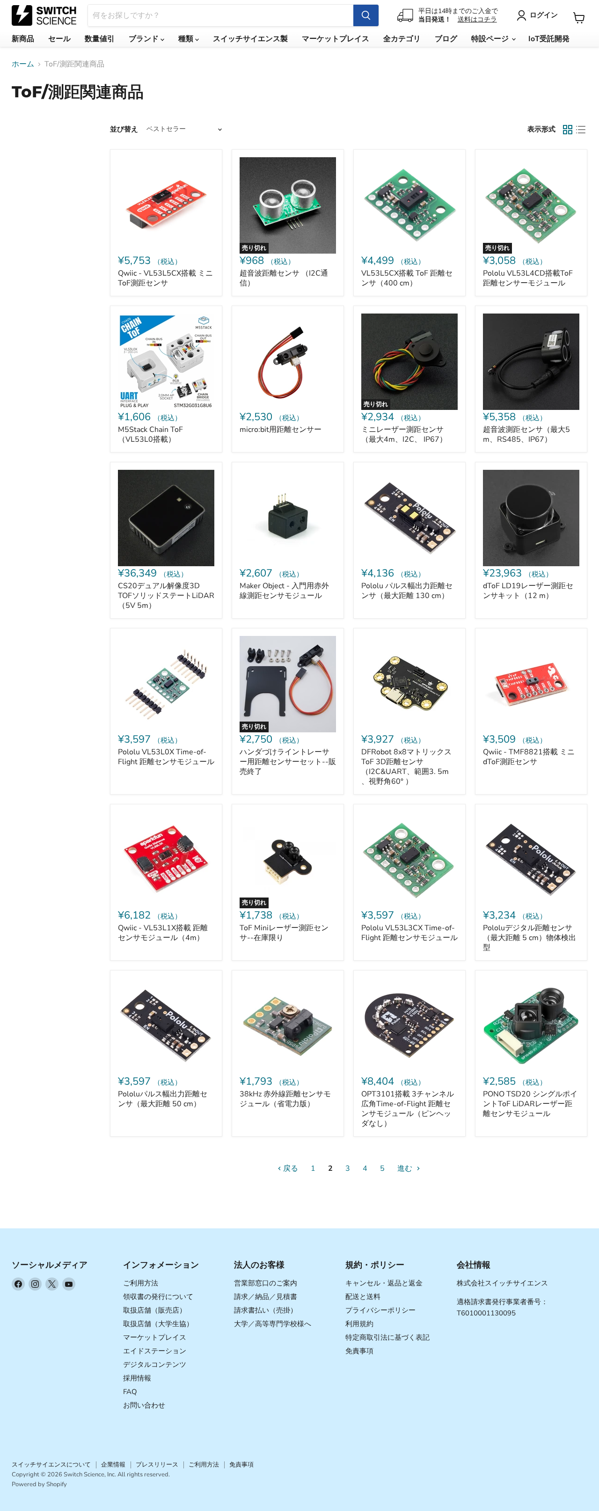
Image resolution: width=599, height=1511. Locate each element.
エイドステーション (154, 1351)
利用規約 (359, 1324)
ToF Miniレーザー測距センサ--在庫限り (284, 933)
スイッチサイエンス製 (250, 39)
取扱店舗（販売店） (154, 1310)
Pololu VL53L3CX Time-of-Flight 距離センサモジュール (409, 933)
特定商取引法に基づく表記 (387, 1337)
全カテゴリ (402, 39)
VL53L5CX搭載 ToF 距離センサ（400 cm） (407, 278)
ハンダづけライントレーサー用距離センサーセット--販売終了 (288, 762)
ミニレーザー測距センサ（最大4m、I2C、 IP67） (404, 434)
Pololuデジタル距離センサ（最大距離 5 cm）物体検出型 (529, 938)
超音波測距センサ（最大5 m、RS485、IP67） (526, 434)
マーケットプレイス (335, 39)
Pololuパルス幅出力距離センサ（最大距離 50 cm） (162, 1099)
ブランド (145, 39)
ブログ (446, 39)
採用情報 (137, 1378)
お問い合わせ (144, 1405)
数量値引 (100, 39)
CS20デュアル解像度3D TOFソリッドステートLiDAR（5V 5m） (166, 596)
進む (405, 1168)
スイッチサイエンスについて (51, 1464)
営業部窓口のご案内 (265, 1283)
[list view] (580, 129)
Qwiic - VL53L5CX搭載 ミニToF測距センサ (165, 278)
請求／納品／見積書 (265, 1296)
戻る (289, 1168)
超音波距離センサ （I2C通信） (284, 278)
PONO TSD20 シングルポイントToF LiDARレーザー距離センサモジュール (530, 1104)
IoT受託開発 (549, 39)
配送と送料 (362, 1296)
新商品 (23, 39)
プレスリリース (157, 1464)
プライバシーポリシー (380, 1310)
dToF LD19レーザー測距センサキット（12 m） (528, 591)
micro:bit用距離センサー (280, 429)
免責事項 (359, 1351)
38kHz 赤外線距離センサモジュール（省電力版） (285, 1099)
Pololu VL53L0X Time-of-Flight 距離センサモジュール (166, 757)
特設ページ (491, 39)
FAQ (130, 1391)
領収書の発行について (158, 1296)
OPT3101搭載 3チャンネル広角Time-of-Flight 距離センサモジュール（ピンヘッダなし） (407, 1109)
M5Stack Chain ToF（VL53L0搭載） (150, 434)
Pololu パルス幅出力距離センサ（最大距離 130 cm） (407, 591)
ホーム (23, 64)
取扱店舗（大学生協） (158, 1324)
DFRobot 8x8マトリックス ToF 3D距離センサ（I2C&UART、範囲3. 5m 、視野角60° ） (406, 767)
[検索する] (366, 15)
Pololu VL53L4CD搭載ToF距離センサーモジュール (528, 278)
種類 (186, 39)
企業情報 (113, 1464)
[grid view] (567, 129)
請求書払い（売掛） (265, 1310)
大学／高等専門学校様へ (272, 1324)
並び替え (124, 129)
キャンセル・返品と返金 (384, 1283)
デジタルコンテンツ (154, 1364)
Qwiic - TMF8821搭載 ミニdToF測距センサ (529, 757)
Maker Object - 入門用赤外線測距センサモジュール (284, 591)
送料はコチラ (477, 19)
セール (59, 39)
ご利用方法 (140, 1283)
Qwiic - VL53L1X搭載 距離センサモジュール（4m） (163, 933)
